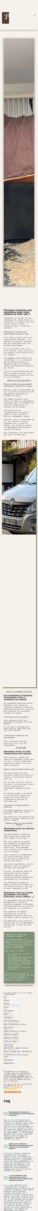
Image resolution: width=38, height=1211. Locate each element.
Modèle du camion (11, 1038)
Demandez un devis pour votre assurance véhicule (19, 824)
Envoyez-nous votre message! (12, 1092)
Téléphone (8, 1017)
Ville (6, 1007)
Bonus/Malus (9, 1028)
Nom (5, 997)
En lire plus (21, 748)
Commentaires (9, 1063)
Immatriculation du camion (15, 1031)
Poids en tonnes (10, 1041)
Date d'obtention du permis (15, 1024)
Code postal (9, 1010)
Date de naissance (11, 1021)
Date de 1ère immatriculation (16, 1048)
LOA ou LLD (8, 1045)
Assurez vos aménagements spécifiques (19, 691)
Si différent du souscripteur (16, 1055)
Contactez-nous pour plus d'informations (19, 985)
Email (6, 1014)
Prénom (6, 1000)
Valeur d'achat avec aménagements (18, 1051)
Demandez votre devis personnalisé (19, 380)
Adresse (7, 1004)
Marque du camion (11, 1034)
